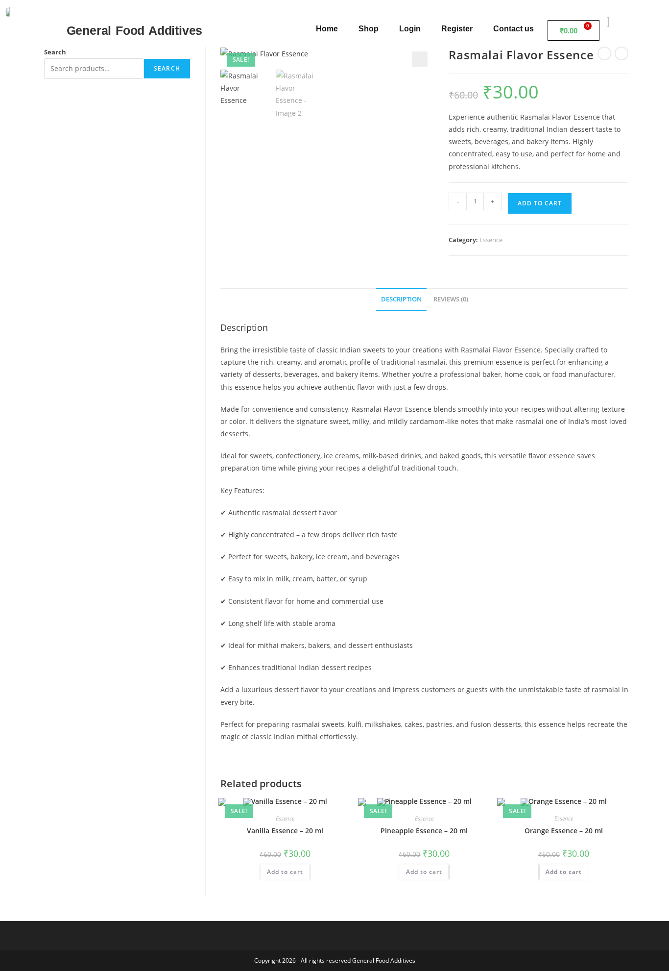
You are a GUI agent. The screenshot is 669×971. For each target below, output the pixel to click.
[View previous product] (604, 53)
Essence (490, 239)
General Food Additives (135, 30)
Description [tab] (401, 299)
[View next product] (621, 53)
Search (55, 52)
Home (327, 29)
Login (410, 29)
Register (457, 29)
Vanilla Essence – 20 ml (285, 830)
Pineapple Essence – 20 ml (424, 830)
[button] (420, 59)
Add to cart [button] (285, 872)
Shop (368, 29)
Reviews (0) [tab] (450, 299)
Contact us (513, 29)
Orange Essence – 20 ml (564, 830)
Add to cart (540, 203)
